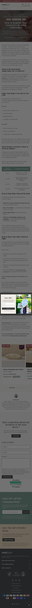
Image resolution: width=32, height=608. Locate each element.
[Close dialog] (30, 295)
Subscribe (8, 308)
